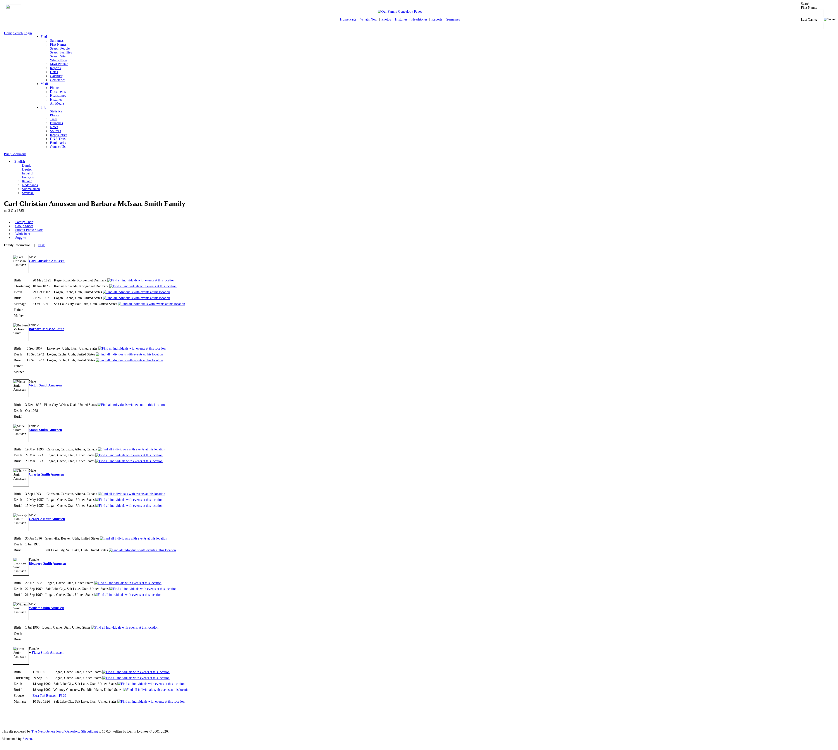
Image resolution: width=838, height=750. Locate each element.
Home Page (348, 19)
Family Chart (24, 222)
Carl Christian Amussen (47, 261)
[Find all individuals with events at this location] (141, 280)
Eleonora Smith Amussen (47, 563)
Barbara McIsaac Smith (46, 329)
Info (43, 107)
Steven (27, 739)
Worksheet (22, 234)
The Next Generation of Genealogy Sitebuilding (64, 731)
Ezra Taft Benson (45, 695)
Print (7, 154)
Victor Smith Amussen (45, 385)
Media (45, 84)
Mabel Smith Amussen (45, 430)
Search (18, 33)
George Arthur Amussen (47, 519)
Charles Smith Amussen (46, 474)
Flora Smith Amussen (48, 652)
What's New (368, 19)
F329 (62, 695)
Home (8, 33)
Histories (401, 19)
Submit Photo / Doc (29, 230)
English (19, 161)
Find (44, 36)
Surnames (453, 19)
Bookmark (18, 154)
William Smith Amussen (46, 608)
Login (28, 33)
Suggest (20, 238)
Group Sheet (24, 226)
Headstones (419, 19)
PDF (41, 245)
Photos (386, 19)
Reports (436, 19)
